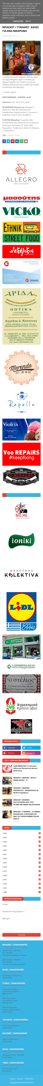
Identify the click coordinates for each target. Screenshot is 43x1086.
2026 (21, 833)
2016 (21, 875)
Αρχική (12, 1079)
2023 (21, 846)
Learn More (18, 21)
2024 (21, 842)
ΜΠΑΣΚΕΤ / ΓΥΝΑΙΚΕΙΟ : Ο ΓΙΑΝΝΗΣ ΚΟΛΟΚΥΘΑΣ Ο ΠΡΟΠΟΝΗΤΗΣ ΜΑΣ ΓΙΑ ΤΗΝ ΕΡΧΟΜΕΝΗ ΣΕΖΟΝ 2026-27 (26, 815)
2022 (21, 850)
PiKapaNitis (8, 36)
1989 (21, 892)
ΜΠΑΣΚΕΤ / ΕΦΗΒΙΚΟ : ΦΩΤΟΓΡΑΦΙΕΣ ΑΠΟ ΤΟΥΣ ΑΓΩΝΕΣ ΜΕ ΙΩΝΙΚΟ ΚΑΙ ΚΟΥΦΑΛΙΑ (26, 802)
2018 (21, 867)
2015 (21, 879)
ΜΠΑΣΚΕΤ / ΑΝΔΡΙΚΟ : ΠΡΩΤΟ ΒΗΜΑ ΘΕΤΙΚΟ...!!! (24, 779)
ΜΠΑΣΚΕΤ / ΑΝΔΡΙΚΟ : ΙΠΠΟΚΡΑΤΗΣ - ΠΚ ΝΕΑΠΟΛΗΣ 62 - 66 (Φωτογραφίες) (26, 790)
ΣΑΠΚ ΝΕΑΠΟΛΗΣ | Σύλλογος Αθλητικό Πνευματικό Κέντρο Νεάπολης (25, 768)
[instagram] (31, 753)
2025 (21, 837)
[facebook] (11, 748)
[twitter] (31, 748)
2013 (21, 888)
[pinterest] (11, 753)
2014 (21, 884)
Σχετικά (20, 1079)
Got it (28, 21)
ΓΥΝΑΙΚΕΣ (10, 135)
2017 (21, 871)
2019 (21, 863)
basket (17, 135)
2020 (21, 858)
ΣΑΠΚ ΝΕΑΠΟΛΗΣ (27, 1083)
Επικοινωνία (29, 1079)
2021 (21, 854)
